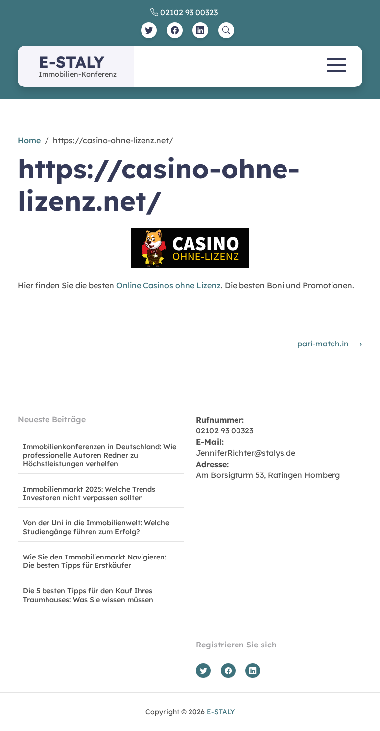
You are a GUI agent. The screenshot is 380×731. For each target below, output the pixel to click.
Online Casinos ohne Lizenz (168, 285)
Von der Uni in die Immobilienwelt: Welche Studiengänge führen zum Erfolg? (96, 527)
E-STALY (71, 62)
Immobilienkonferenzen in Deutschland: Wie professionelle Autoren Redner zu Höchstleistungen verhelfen (99, 455)
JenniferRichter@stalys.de (245, 453)
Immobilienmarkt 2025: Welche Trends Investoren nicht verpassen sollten (89, 493)
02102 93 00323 (188, 12)
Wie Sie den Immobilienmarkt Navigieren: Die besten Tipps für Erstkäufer (94, 561)
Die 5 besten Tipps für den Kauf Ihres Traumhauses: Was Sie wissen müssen (88, 594)
